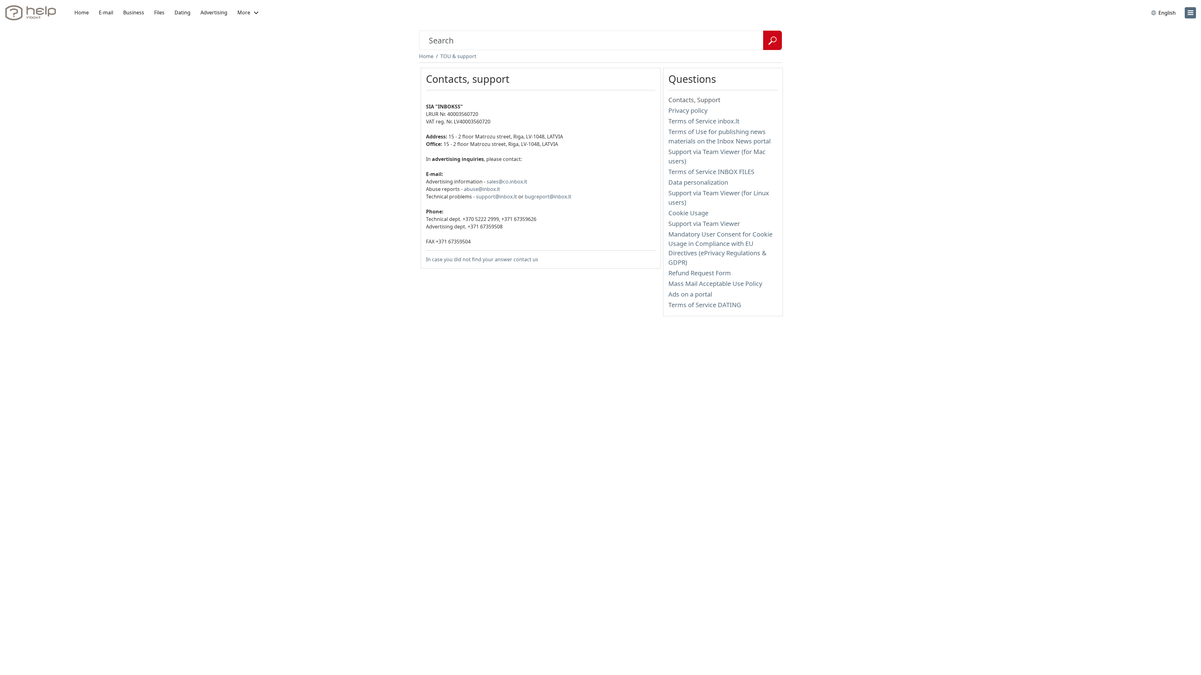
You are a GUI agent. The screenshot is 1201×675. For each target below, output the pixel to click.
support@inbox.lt (496, 196)
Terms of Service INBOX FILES (711, 172)
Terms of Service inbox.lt (703, 121)
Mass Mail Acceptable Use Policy (715, 283)
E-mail (106, 12)
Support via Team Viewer (704, 223)
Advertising (213, 12)
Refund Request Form (699, 273)
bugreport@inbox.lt (548, 196)
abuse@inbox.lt (482, 189)
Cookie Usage (688, 213)
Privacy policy (687, 110)
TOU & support (458, 56)
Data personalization (698, 182)
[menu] (1190, 12)
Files (159, 12)
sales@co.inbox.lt (507, 181)
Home (81, 12)
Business (133, 12)
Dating (182, 12)
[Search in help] (772, 40)
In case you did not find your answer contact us (482, 259)
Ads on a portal (690, 294)
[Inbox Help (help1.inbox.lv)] (33, 13)
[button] (248, 13)
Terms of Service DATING (704, 305)
